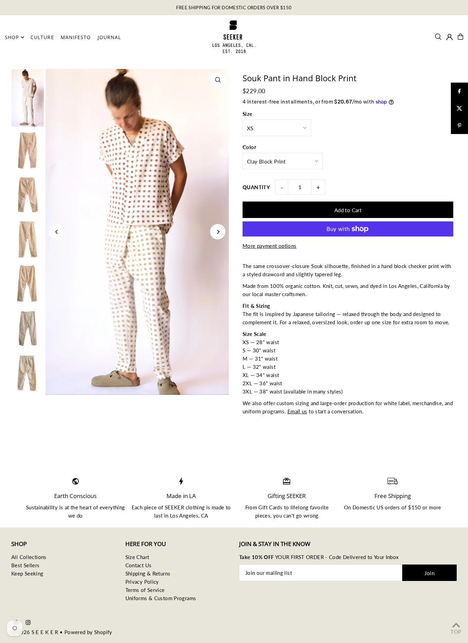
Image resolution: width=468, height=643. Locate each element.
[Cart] (460, 37)
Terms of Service (145, 590)
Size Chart (137, 557)
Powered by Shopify (88, 632)
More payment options (270, 246)
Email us (297, 411)
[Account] (449, 37)
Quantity (256, 187)
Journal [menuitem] (109, 37)
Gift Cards (270, 507)
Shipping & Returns (148, 573)
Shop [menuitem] (12, 37)
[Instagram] (28, 623)
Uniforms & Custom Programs (160, 598)
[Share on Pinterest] (459, 125)
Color (249, 147)
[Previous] (56, 232)
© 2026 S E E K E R (34, 632)
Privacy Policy (142, 582)
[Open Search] (438, 37)
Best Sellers (25, 565)
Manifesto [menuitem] (76, 37)
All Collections (29, 557)
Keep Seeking (27, 573)
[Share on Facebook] (459, 91)
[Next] (217, 232)
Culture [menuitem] (42, 37)
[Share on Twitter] (459, 108)
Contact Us (138, 565)
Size (248, 114)
